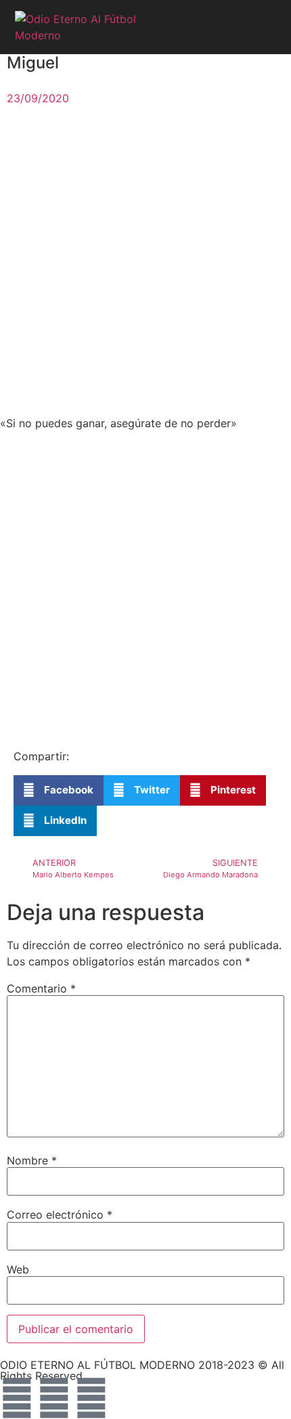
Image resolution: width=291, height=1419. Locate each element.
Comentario (41, 988)
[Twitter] (54, 1398)
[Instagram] (91, 1398)
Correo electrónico (59, 1214)
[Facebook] (17, 1398)
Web (18, 1269)
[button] (263, 27)
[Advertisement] (145, 264)
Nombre (32, 1160)
